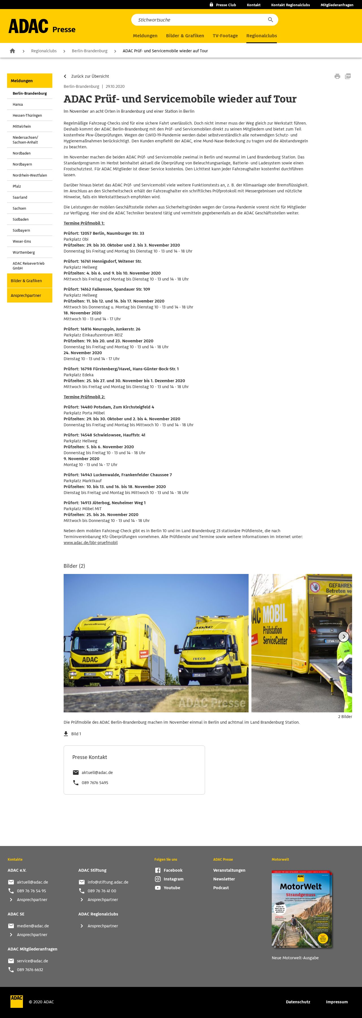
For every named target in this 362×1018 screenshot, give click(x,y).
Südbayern (21, 230)
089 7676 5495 (95, 782)
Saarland (20, 197)
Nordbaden (22, 153)
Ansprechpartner (26, 295)
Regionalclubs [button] (261, 36)
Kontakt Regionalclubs (290, 5)
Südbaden (21, 219)
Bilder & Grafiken (185, 36)
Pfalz (17, 186)
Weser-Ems (22, 241)
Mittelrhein (22, 126)
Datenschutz (298, 1001)
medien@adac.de (33, 925)
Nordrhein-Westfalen (30, 175)
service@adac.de (32, 960)
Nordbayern (22, 164)
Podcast (221, 887)
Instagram (174, 879)
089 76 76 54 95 (31, 890)
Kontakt (253, 5)
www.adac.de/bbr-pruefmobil (91, 542)
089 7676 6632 (30, 969)
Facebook (173, 870)
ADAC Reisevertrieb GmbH (28, 266)
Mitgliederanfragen (337, 5)
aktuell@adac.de (97, 772)
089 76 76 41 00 (102, 890)
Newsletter (224, 879)
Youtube (172, 887)
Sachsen (19, 208)
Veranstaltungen (229, 870)
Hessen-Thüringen (27, 115)
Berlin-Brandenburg (89, 50)
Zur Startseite (12, 50)
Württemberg (24, 252)
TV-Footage (225, 36)
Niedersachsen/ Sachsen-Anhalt (25, 140)
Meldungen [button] (145, 36)
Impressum (337, 1001)
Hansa (18, 104)
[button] (270, 20)
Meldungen (22, 80)
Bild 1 (76, 733)
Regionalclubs (44, 50)
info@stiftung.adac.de (108, 882)
